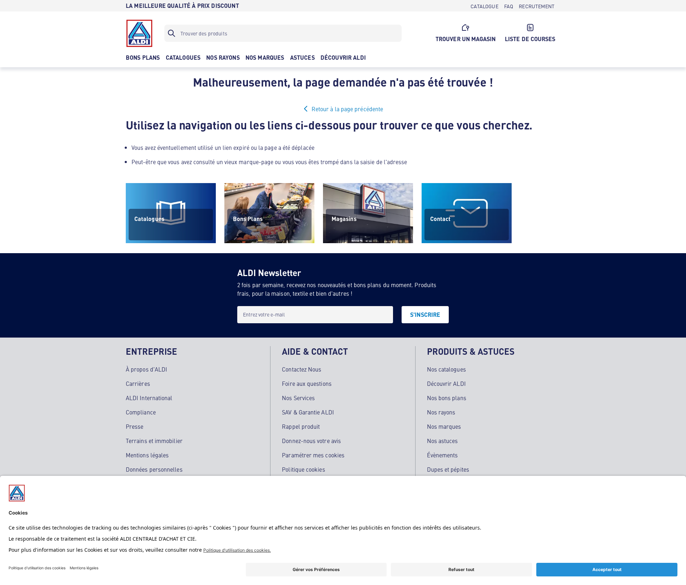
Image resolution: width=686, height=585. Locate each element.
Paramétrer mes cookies (313, 455)
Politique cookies (303, 469)
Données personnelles (154, 469)
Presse (134, 426)
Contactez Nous (301, 369)
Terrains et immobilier (154, 440)
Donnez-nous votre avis (311, 440)
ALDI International (149, 398)
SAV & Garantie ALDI (308, 412)
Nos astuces (442, 440)
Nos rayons (441, 412)
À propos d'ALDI (146, 369)
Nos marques (444, 426)
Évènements (442, 455)
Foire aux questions (307, 383)
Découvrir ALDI (446, 383)
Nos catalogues (446, 369)
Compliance (141, 412)
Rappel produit (301, 426)
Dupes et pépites (448, 469)
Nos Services (298, 398)
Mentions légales (147, 455)
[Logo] (139, 33)
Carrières (138, 383)
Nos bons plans (446, 398)
